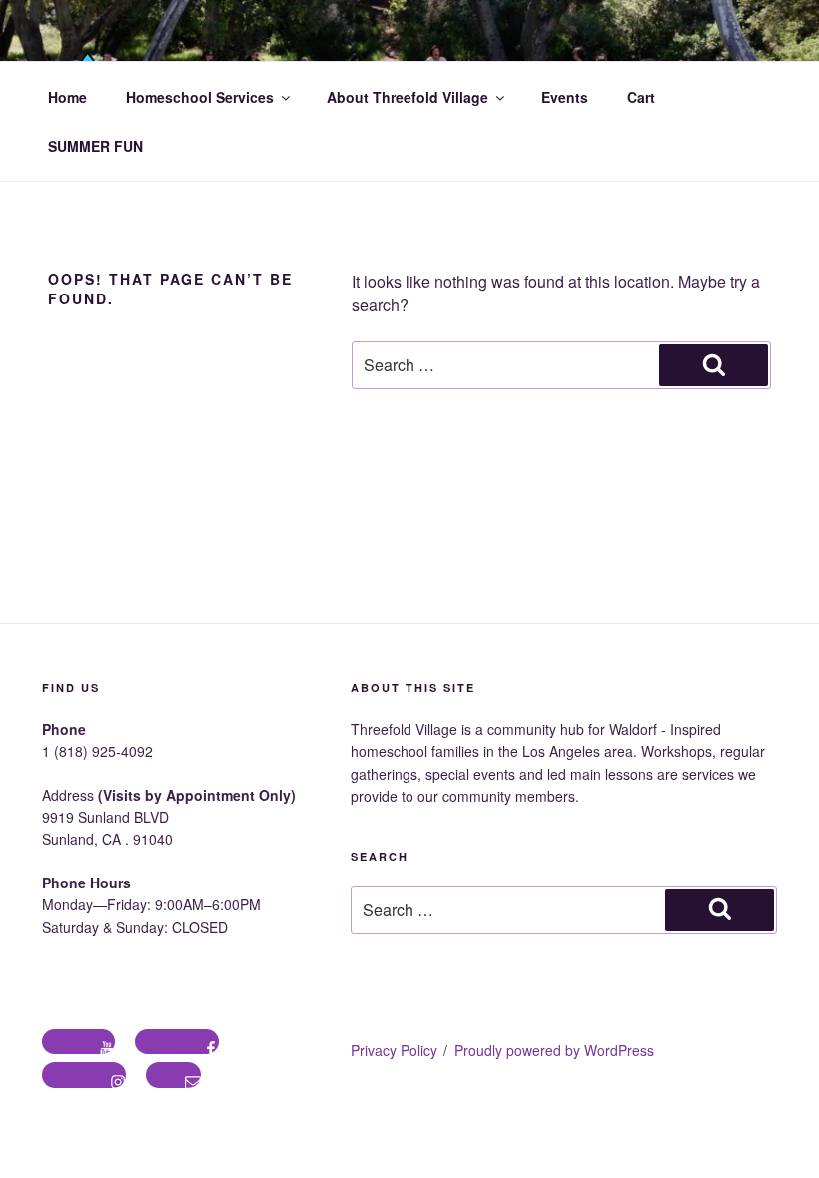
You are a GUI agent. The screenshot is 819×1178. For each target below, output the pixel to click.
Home (67, 97)
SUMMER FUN (95, 146)
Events (564, 97)
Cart (641, 97)
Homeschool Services (200, 97)
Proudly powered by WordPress (554, 1050)
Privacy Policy (394, 1050)
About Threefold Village (407, 97)
